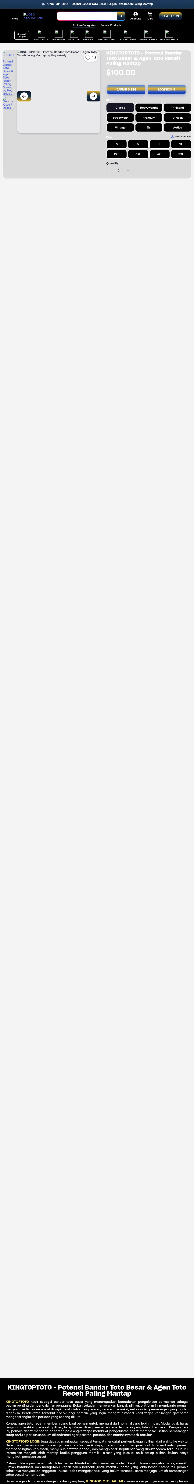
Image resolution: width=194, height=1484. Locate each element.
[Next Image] (93, 96)
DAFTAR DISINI (126, 89)
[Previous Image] (24, 96)
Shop (15, 18)
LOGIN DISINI (167, 89)
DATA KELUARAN (127, 39)
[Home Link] (36, 16)
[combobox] (87, 16)
